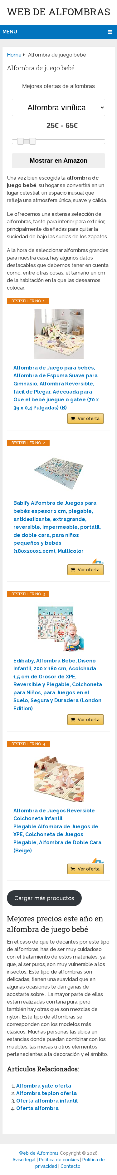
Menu (9, 32)
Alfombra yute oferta (43, 1086)
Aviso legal (24, 1159)
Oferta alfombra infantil (47, 1101)
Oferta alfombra (37, 1108)
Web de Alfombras (58, 11)
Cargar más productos (44, 898)
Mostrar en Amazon (58, 160)
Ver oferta (89, 418)
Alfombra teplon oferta (46, 1093)
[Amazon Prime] (95, 560)
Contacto (70, 1166)
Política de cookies (59, 1159)
